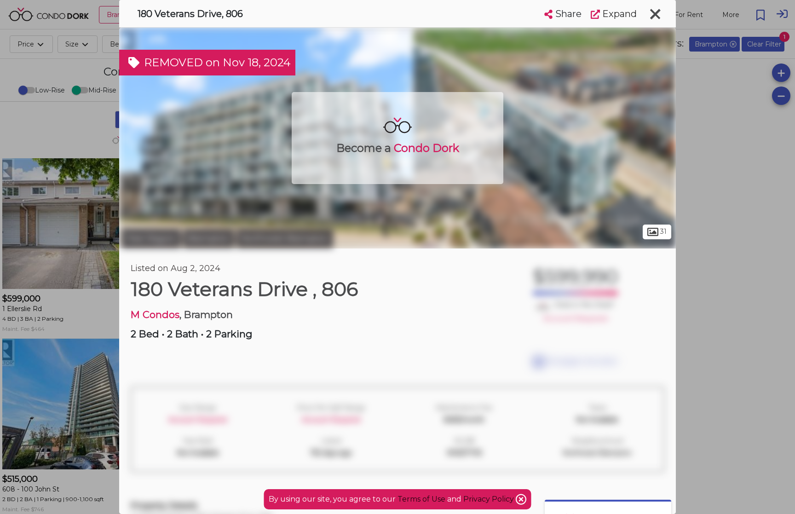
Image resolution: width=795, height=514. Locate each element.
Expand (618, 13)
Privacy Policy (489, 499)
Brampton (209, 238)
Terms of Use (421, 499)
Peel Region (151, 238)
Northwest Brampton (284, 238)
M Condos (155, 314)
